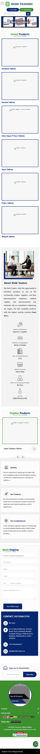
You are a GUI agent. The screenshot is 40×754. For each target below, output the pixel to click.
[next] (23, 457)
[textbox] (14, 14)
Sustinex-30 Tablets (13, 448)
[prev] (18, 457)
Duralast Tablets (9, 68)
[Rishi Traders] (19, 4)
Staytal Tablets (8, 236)
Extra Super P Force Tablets (13, 136)
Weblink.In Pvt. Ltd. (29, 729)
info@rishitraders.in (17, 651)
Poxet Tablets (7, 169)
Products (4, 709)
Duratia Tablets (8, 102)
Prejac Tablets (8, 203)
